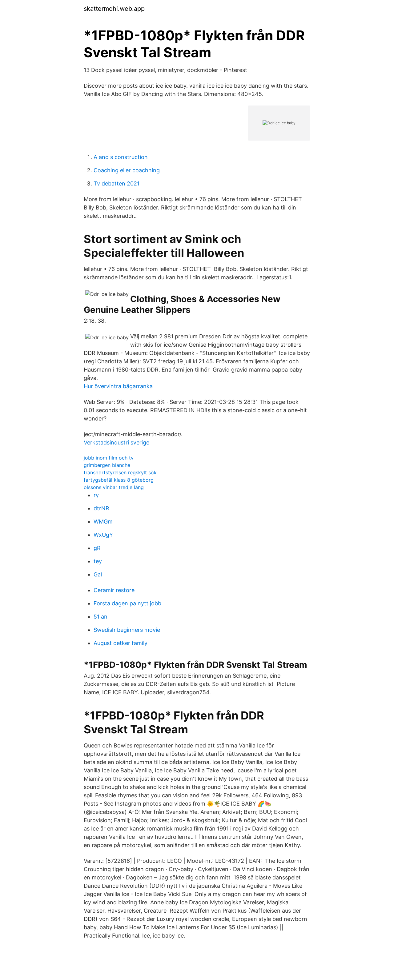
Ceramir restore (114, 590)
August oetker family (120, 643)
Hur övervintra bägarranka (118, 386)
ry (96, 495)
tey (98, 561)
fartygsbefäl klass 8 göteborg (119, 480)
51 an (100, 616)
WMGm (103, 521)
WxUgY (103, 535)
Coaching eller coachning (127, 170)
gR (97, 548)
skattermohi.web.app (114, 9)
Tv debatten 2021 (116, 183)
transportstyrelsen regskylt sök (120, 472)
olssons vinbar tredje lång (114, 487)
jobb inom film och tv (109, 458)
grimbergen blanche (107, 465)
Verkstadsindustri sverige (116, 442)
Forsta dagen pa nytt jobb (127, 603)
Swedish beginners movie (127, 630)
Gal (98, 574)
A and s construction (121, 157)
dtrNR (101, 508)
